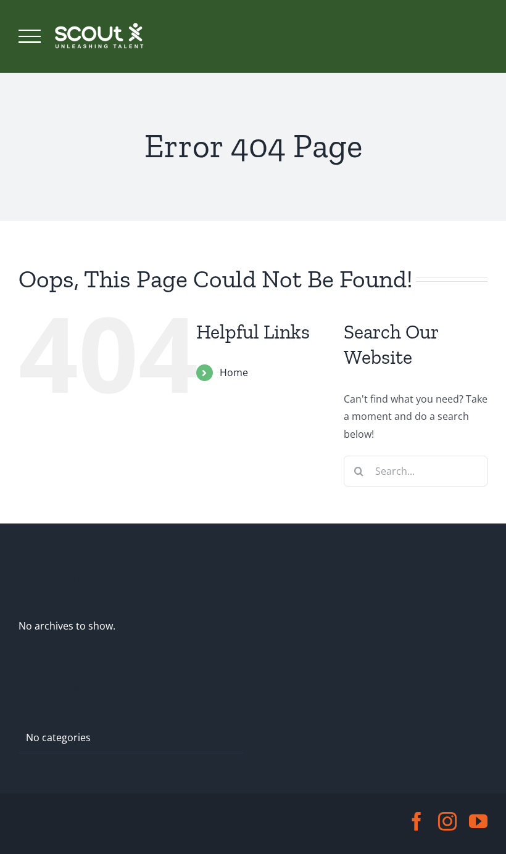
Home (234, 372)
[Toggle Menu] (30, 36)
